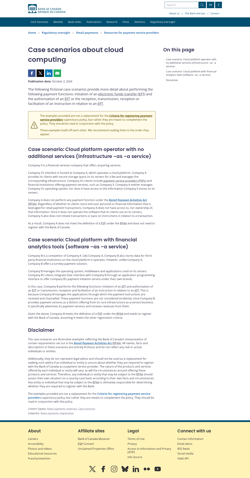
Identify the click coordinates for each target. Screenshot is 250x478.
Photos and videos (40, 449)
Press (126, 21)
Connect (86, 444)
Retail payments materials (62, 408)
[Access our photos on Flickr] (147, 471)
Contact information (190, 439)
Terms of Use (136, 439)
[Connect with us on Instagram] (114, 471)
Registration (67, 413)
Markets (58, 21)
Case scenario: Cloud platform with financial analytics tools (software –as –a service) (191, 73)
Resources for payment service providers (131, 33)
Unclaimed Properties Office (96, 449)
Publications (94, 21)
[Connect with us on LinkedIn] (136, 471)
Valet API (183, 458)
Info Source (135, 457)
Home (32, 33)
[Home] (46, 8)
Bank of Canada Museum (94, 439)
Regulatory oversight (162, 21)
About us (174, 13)
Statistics (139, 21)
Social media (185, 453)
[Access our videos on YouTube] (158, 471)
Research (112, 21)
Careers (215, 13)
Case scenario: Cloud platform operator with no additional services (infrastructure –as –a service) (191, 63)
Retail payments (87, 33)
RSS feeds (183, 449)
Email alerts (184, 444)
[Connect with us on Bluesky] (125, 471)
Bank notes (74, 21)
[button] (32, 73)
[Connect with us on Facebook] (103, 471)
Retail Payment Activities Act (128, 200)
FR (210, 5)
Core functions (39, 21)
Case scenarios (86, 408)
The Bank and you (195, 13)
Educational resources (42, 453)
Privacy (132, 444)
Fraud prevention (39, 458)
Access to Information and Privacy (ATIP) (149, 450)
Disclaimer (172, 80)
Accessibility (36, 444)
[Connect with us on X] (92, 471)
